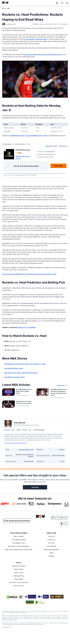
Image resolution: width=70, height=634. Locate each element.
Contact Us (51, 540)
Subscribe (35, 487)
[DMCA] (12, 596)
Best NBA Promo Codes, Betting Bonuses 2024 (21, 373)
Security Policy (18, 586)
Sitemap (51, 556)
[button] (67, 3)
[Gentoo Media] (43, 596)
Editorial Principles (18, 566)
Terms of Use (18, 572)
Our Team (51, 543)
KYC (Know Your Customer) (18, 582)
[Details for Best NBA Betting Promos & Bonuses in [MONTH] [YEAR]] (8, 393)
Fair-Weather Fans (18, 543)
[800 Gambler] (56, 596)
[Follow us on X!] (57, 518)
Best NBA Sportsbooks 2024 (14, 377)
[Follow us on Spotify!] (61, 523)
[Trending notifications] (56, 2)
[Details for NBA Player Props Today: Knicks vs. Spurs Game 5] (8, 404)
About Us (51, 536)
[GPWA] (30, 602)
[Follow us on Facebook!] (53, 518)
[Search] (62, 3)
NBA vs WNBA (19, 536)
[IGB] (30, 596)
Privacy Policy (19, 569)
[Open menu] (67, 3)
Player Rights (18, 579)
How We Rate (51, 546)
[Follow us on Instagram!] (66, 518)
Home (3, 8)
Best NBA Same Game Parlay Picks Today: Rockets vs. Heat (25, 364)
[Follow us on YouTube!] (61, 518)
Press (51, 553)
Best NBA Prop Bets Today (13, 368)
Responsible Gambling (51, 549)
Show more (61, 385)
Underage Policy (18, 576)
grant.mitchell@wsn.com (26, 449)
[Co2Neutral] (39, 602)
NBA (8, 8)
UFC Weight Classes (19, 540)
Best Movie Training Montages (18, 546)
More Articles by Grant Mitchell (15, 443)
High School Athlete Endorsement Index (18, 549)
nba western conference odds (36, 39)
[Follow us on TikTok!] (66, 523)
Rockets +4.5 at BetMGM (27, 327)
